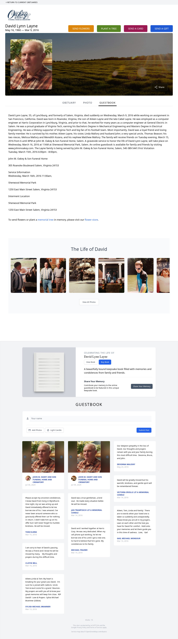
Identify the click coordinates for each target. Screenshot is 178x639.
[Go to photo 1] (34, 470)
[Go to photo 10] (48, 469)
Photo (87, 102)
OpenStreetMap (92, 632)
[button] (43, 457)
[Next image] (61, 456)
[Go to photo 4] (39, 469)
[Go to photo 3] (37, 469)
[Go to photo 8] (45, 469)
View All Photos (89, 302)
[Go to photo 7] (43, 469)
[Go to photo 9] (47, 469)
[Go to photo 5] (40, 469)
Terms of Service (96, 627)
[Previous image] (24, 456)
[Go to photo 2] (36, 469)
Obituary (69, 102)
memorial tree (45, 219)
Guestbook (108, 102)
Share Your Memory (141, 386)
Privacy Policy (82, 627)
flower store (91, 219)
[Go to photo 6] (42, 469)
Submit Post (144, 430)
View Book (90, 362)
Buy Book (105, 362)
